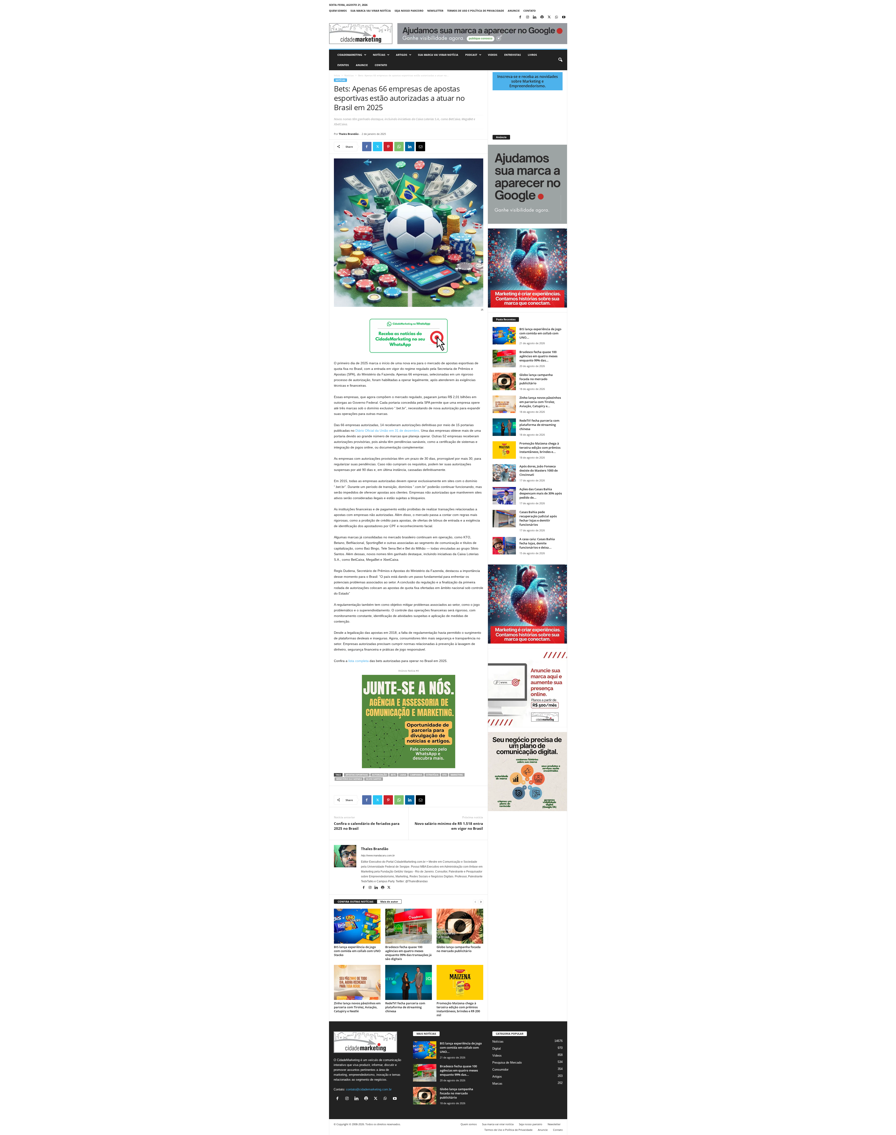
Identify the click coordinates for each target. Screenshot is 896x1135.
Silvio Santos (373, 779)
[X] (549, 17)
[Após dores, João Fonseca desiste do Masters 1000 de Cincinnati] (504, 473)
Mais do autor (389, 901)
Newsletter (435, 10)
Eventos (343, 65)
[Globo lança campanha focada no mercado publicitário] (460, 926)
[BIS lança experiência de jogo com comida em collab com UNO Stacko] (357, 926)
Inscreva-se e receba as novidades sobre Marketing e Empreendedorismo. (527, 81)
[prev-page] (475, 901)
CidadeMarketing (349, 54)
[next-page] (481, 901)
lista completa (358, 661)
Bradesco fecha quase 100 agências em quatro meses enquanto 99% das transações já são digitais (408, 953)
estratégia (432, 774)
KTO (444, 774)
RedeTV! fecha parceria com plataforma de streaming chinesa (405, 1007)
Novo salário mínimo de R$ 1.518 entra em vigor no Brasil (449, 826)
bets (393, 774)
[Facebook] (520, 17)
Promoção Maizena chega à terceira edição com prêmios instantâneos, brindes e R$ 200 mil (458, 1009)
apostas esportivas (357, 774)
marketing (457, 774)
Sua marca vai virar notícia (370, 10)
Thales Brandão (349, 134)
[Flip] (431, 146)
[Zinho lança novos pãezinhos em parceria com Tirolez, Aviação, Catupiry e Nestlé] (357, 982)
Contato (529, 10)
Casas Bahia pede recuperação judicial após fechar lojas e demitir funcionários (538, 518)
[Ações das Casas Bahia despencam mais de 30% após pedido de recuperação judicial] (504, 495)
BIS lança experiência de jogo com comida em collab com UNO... (540, 333)
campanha (416, 774)
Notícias (379, 54)
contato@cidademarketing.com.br (369, 1089)
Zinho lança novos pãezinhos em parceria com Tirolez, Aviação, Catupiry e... (540, 402)
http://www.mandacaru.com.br (378, 855)
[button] (560, 60)
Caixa (403, 774)
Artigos (401, 54)
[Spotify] (542, 17)
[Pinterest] (388, 146)
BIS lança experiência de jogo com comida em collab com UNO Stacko (357, 951)
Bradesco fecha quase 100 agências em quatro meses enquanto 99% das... (538, 356)
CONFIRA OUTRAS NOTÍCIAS (355, 901)
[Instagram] (527, 17)
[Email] (420, 146)
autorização (379, 774)
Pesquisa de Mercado (507, 1062)
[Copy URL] (442, 146)
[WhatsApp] (556, 17)
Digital (496, 1048)
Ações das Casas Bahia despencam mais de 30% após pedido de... (540, 493)
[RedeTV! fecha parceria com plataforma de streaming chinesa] (408, 982)
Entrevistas (512, 54)
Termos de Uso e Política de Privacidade (475, 10)
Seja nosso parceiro (409, 10)
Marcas (497, 1083)
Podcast (471, 54)
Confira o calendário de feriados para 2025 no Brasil (366, 826)
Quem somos (338, 10)
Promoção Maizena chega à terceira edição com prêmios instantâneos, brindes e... (539, 447)
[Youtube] (564, 17)
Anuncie (514, 10)
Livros (532, 54)
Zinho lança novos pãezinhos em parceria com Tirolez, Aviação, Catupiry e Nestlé (357, 1007)
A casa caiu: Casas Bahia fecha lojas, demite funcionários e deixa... (537, 543)
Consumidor (500, 1069)
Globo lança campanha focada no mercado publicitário (459, 949)
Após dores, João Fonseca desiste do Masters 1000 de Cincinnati (538, 470)
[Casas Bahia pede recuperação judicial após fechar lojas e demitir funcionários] (504, 518)
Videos (492, 54)
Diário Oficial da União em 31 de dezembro (387, 430)
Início (337, 75)
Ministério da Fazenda (349, 779)
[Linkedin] (535, 17)
